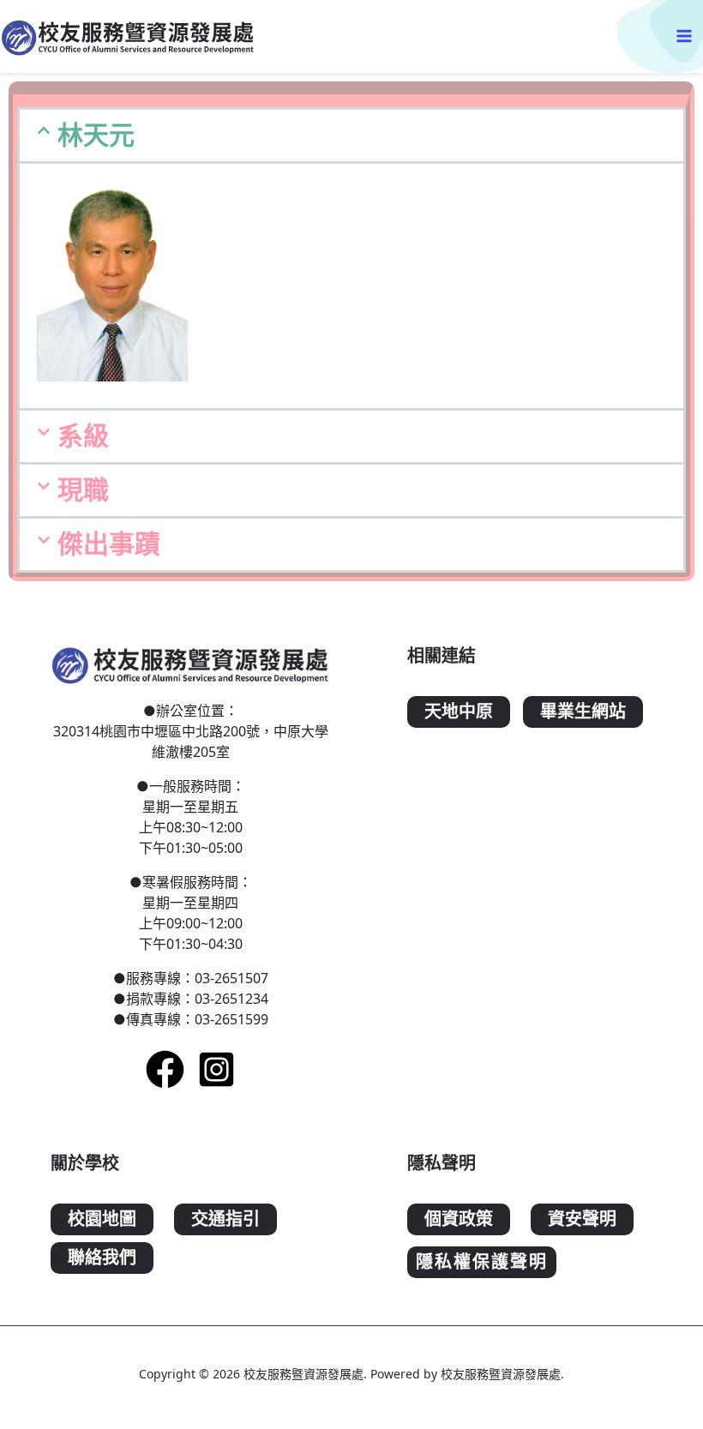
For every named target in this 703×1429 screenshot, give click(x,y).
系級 (83, 436)
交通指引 (225, 1219)
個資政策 (458, 1219)
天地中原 (458, 712)
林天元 (96, 135)
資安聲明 (582, 1219)
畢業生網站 (583, 712)
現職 (83, 490)
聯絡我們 (102, 1258)
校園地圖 (102, 1219)
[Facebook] (165, 1069)
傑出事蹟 (108, 544)
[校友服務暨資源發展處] (128, 36)
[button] (351, 135)
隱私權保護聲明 (482, 1262)
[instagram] (216, 1069)
